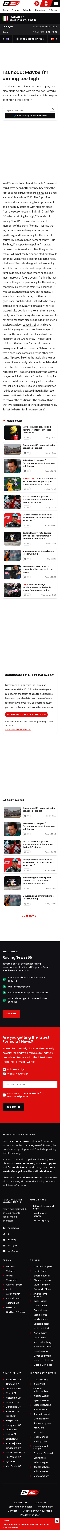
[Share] (52, 109)
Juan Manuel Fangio (40, 1447)
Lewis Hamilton (25, 1163)
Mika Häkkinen (41, 1418)
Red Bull (10, 1266)
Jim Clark (39, 1427)
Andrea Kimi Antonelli (40, 1295)
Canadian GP (13, 1398)
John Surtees (41, 1471)
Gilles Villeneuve (42, 1405)
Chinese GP (12, 1384)
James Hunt (40, 1409)
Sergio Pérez (40, 1315)
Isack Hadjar (40, 1301)
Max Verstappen (46, 1163)
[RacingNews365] (11, 3)
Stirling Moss (40, 1441)
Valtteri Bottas (41, 1324)
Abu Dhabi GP (13, 1466)
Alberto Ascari (41, 1396)
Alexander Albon (43, 1346)
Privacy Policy (45, 1506)
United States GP (15, 1452)
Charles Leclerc (44, 1171)
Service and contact (40, 1214)
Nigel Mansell (41, 1437)
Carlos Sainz (40, 1310)
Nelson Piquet (41, 1462)
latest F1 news (20, 1141)
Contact (12, 1510)
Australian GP (13, 1379)
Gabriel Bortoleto (43, 1365)
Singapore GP (13, 1448)
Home (5, 10)
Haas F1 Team (13, 1298)
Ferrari (9, 1275)
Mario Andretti (41, 1476)
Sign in (11, 1013)
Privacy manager (30, 1515)
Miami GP (11, 1393)
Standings (40, 10)
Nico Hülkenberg (43, 1342)
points (40, 192)
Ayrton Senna (41, 1400)
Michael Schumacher (40, 1390)
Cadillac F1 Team (15, 1312)
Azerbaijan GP (13, 1443)
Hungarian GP (13, 1425)
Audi (8, 1289)
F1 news (15, 10)
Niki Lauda (39, 1432)
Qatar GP (11, 1461)
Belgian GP (12, 1420)
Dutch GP (11, 1429)
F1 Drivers (53, 10)
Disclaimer (41, 1502)
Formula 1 (39, 183)
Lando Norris (40, 1271)
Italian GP (11, 1434)
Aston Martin (13, 1294)
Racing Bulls (12, 1303)
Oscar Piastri (41, 1305)
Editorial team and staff (43, 1207)
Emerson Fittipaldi (43, 1453)
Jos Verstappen (42, 1423)
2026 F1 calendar (29, 1177)
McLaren (11, 1271)
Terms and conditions (19, 1506)
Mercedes (11, 1280)
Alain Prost (39, 1384)
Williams (10, 1307)
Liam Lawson (41, 1351)
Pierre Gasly (40, 1333)
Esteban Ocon (41, 1319)
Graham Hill (40, 1458)
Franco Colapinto (43, 1360)
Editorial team (21, 1502)
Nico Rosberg (41, 1379)
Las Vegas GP (13, 1457)
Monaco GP (12, 1402)
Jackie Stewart (42, 1414)
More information (32, 39)
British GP (11, 1416)
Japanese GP (13, 1388)
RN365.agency (41, 1220)
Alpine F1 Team (14, 1284)
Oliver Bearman (42, 1356)
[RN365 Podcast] (37, 3)
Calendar (27, 10)
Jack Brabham (42, 1467)
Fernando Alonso (18, 1167)
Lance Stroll (29, 324)
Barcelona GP (13, 1407)
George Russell (20, 1171)
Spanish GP (12, 1439)
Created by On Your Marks (37, 1510)
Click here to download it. (18, 729)
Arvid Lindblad (41, 1328)
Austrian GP (12, 1411)
